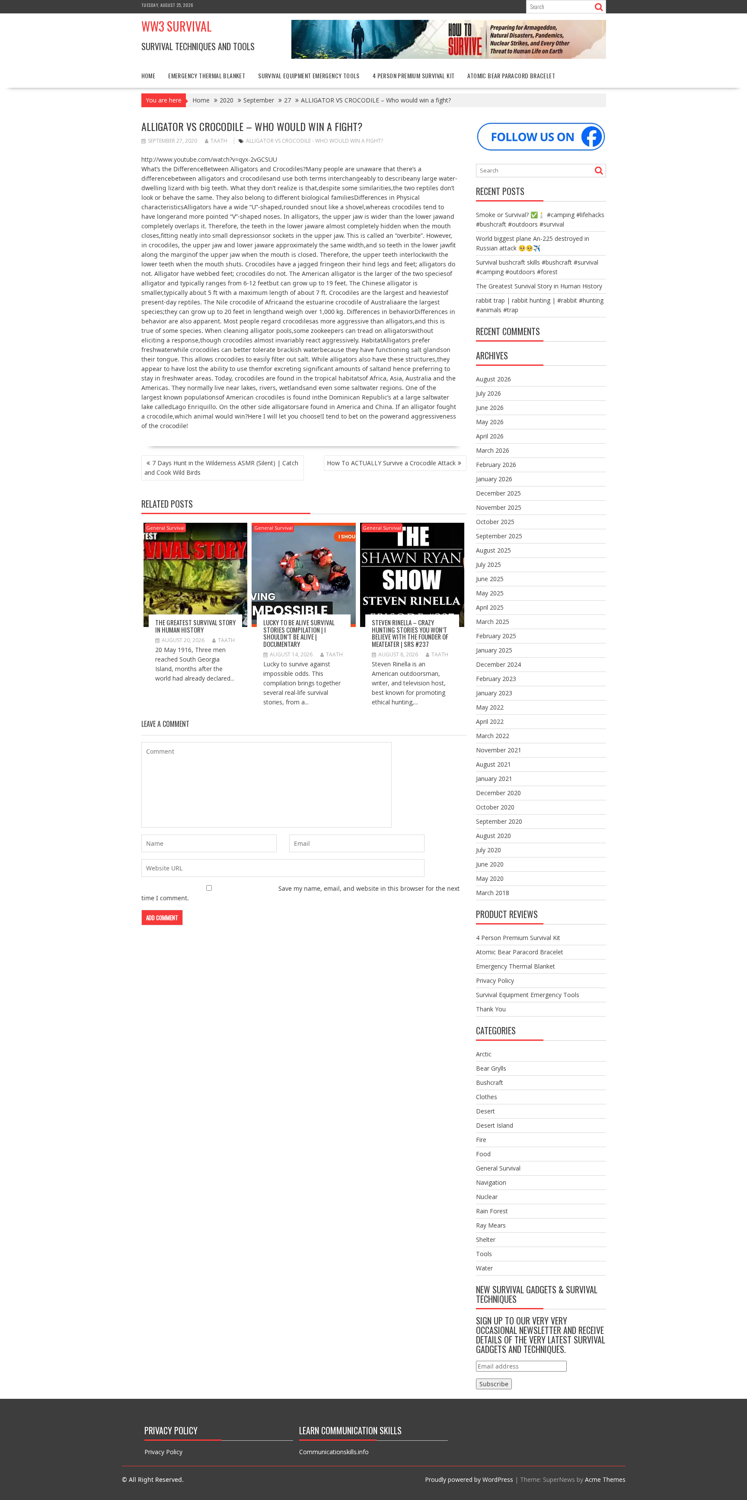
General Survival (165, 528)
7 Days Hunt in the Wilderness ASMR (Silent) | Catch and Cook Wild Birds (221, 468)
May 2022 (490, 707)
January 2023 (494, 693)
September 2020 (499, 821)
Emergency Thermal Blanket (206, 75)
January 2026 (494, 479)
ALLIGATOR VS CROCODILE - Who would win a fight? (314, 140)
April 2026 (490, 436)
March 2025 (492, 621)
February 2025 (496, 636)
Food (483, 1154)
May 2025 (490, 593)
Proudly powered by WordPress (469, 1479)
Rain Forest (492, 1211)
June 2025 (490, 579)
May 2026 (490, 422)
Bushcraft (489, 1082)
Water (484, 1268)
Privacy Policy (495, 980)
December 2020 (498, 793)
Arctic (484, 1054)
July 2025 (488, 564)
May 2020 (490, 878)
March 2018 (492, 893)
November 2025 (498, 507)
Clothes (486, 1097)
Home (148, 75)
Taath (219, 140)
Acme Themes (605, 1479)
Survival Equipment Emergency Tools (309, 75)
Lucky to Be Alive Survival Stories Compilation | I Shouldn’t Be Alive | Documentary (299, 633)
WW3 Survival (176, 26)
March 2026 (492, 450)
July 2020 (488, 850)
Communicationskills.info (334, 1452)
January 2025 (494, 650)
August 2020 (493, 836)
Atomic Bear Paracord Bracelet (511, 75)
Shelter (485, 1239)
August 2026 (493, 379)
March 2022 (492, 736)
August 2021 (493, 764)
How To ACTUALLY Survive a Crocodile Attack (391, 463)
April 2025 (490, 607)
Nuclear (487, 1197)
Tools (484, 1254)
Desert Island (494, 1125)
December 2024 (498, 664)
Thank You (491, 1009)
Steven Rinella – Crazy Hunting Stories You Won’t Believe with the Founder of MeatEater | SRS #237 (410, 633)
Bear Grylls (491, 1068)
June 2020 (490, 864)
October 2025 (495, 522)
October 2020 (495, 807)
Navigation (491, 1182)
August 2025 (493, 550)
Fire (481, 1139)
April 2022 (490, 721)
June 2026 (490, 407)
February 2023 (496, 679)
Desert (485, 1111)
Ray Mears (491, 1225)
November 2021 (498, 750)
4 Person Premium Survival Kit (414, 75)
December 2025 (498, 493)
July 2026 (488, 393)
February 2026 (496, 465)
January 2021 (494, 778)
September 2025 (499, 536)
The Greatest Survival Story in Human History (195, 625)
